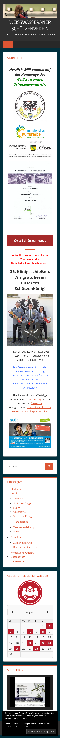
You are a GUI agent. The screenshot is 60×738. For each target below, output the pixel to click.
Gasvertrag (37, 403)
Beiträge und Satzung (25, 547)
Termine (18, 499)
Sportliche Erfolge (23, 516)
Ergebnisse (22, 521)
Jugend (17, 507)
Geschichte (19, 511)
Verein (14, 493)
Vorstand (18, 531)
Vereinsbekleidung (23, 527)
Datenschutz (18, 556)
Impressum (17, 561)
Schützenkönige (22, 503)
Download (16, 537)
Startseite (16, 489)
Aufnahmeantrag (22, 542)
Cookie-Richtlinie (31, 726)
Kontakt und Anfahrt (22, 552)
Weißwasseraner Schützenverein (30, 25)
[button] (23, 699)
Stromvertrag (33, 399)
